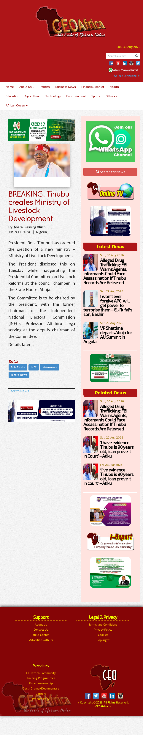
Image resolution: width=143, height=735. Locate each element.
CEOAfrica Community (41, 673)
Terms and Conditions (103, 624)
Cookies (103, 634)
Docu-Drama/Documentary (40, 688)
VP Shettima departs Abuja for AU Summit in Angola (107, 334)
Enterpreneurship (41, 683)
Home (10, 86)
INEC (33, 367)
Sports (95, 96)
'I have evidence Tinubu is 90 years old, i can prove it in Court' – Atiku (108, 449)
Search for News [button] (112, 172)
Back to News (18, 391)
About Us (25, 86)
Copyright (103, 640)
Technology (53, 96)
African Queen (16, 105)
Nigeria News (19, 374)
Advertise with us (41, 640)
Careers (41, 693)
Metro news (49, 367)
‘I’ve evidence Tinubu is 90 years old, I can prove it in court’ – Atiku (108, 476)
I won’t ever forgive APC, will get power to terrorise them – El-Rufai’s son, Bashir (107, 305)
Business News (65, 86)
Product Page (41, 699)
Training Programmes (40, 678)
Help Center (41, 634)
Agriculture (32, 96)
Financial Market (92, 86)
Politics (45, 86)
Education (12, 96)
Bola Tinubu (18, 367)
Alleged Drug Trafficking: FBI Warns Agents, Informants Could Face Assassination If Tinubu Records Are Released (105, 271)
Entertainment (76, 96)
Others (111, 96)
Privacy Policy (103, 629)
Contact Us (41, 629)
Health (114, 86)
